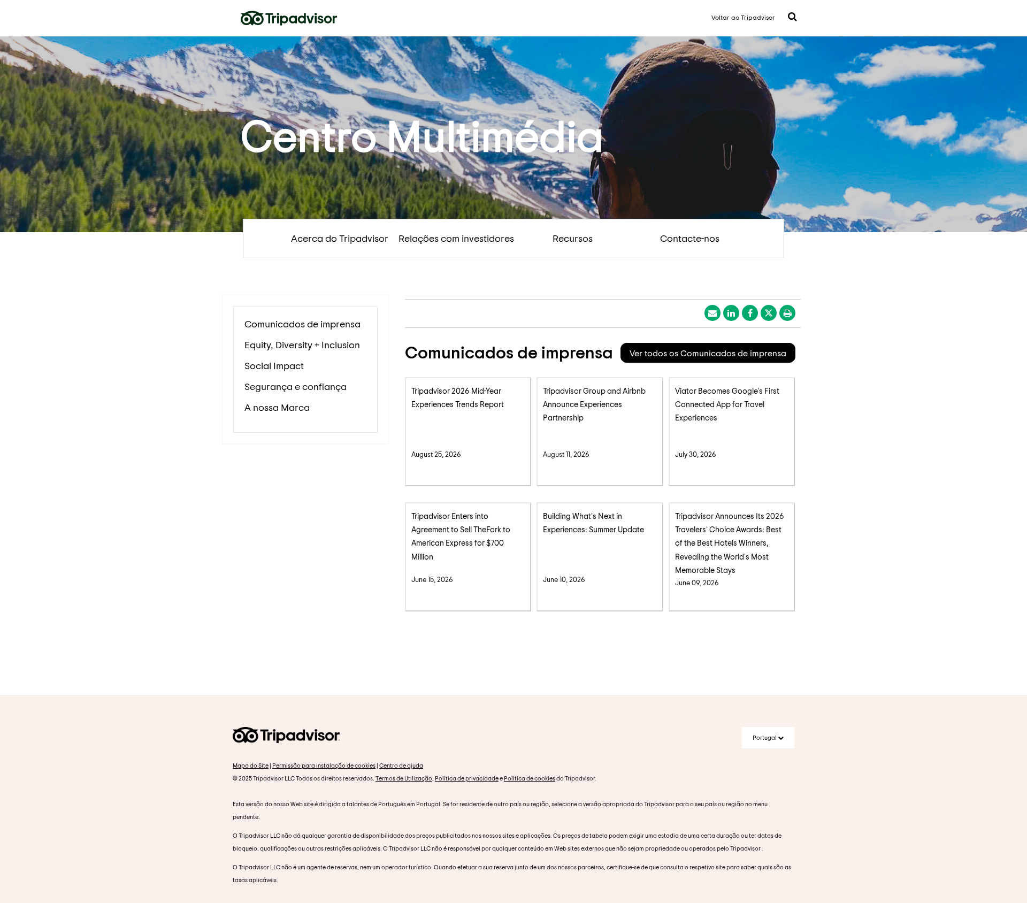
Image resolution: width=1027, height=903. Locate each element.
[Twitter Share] (769, 313)
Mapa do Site (251, 765)
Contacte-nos (689, 238)
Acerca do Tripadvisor (339, 238)
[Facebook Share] (750, 313)
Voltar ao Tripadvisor (743, 17)
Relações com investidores (456, 238)
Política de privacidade (467, 778)
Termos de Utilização (403, 778)
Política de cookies (529, 778)
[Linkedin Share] (731, 313)
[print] (787, 313)
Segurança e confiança (295, 386)
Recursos (573, 238)
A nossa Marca (277, 407)
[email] (712, 313)
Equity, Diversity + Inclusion (302, 344)
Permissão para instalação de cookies (323, 765)
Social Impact (274, 365)
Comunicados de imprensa (302, 324)
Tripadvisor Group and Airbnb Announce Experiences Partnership (594, 404)
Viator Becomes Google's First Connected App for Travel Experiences (727, 404)
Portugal (765, 737)
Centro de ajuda (401, 765)
